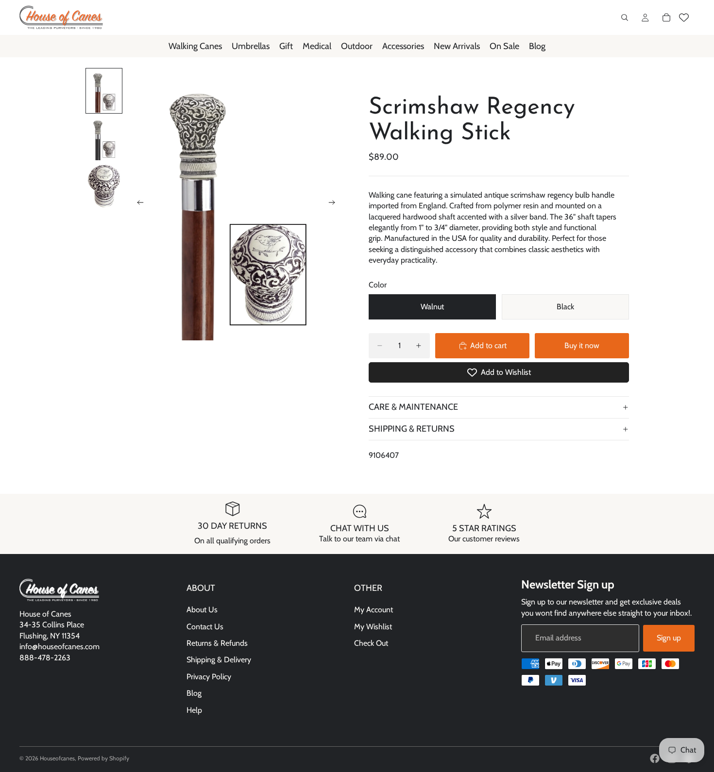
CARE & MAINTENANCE (413, 407)
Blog (194, 693)
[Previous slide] (137, 204)
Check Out (371, 643)
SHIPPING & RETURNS (412, 428)
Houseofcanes (57, 758)
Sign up (669, 637)
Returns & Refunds (217, 643)
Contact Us (205, 626)
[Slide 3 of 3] (103, 186)
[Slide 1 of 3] (103, 91)
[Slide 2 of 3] (103, 138)
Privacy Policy (209, 676)
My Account (373, 609)
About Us (202, 609)
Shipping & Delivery (219, 659)
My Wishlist (373, 626)
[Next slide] (334, 204)
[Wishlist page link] (684, 17)
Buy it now (581, 345)
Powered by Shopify (103, 758)
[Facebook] (655, 758)
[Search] (624, 17)
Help (194, 709)
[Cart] (666, 17)
